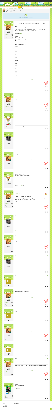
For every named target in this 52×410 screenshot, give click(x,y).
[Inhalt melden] (45, 90)
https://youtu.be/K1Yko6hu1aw (18, 230)
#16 (47, 358)
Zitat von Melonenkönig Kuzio (21, 361)
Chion (7, 11)
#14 (47, 324)
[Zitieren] (47, 90)
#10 (47, 255)
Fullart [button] (16, 51)
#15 (47, 344)
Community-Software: (26, 408)
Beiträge (5, 35)
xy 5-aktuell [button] (16, 60)
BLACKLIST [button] (16, 46)
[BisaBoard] (26, 4)
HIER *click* (20, 33)
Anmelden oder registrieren (6, 0)
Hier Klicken (21, 126)
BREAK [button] (15, 57)
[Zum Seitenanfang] (51, 409)
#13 (47, 309)
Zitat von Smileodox (19, 193)
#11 (47, 275)
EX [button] (15, 54)
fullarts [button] (16, 65)
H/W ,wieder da (31, 79)
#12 (47, 289)
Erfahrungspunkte (6, 34)
